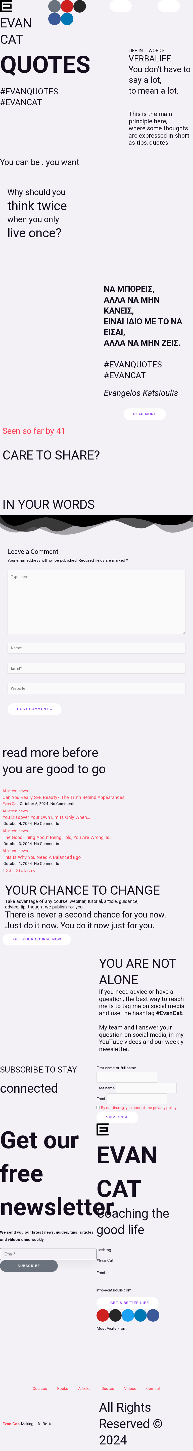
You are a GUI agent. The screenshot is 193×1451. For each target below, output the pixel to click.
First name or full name (116, 1068)
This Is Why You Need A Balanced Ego (42, 857)
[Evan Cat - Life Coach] (6, 6)
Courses (40, 1388)
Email (101, 1099)
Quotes (108, 1388)
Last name (105, 1088)
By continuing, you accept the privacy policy (138, 1107)
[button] (8, 479)
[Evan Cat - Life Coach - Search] (121, 6)
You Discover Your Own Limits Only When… (46, 817)
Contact (153, 1388)
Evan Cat (10, 803)
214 (19, 871)
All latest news (15, 791)
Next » (29, 871)
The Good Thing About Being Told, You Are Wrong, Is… (57, 837)
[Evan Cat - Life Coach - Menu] (169, 6)
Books (62, 1388)
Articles (84, 1388)
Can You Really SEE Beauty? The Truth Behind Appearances (64, 797)
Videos (130, 1388)
